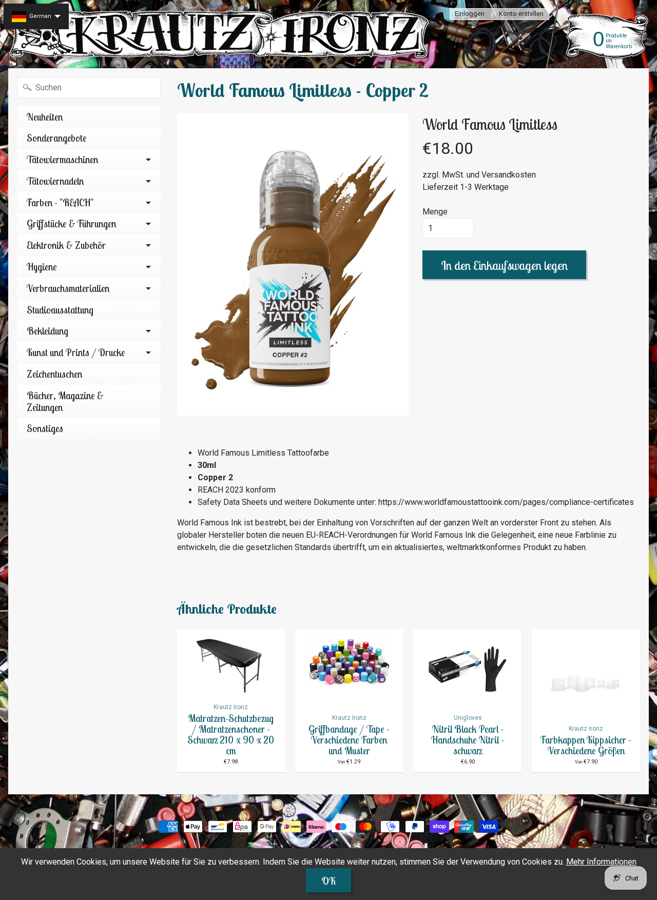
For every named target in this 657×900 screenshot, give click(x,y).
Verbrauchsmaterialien (68, 288)
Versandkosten (508, 175)
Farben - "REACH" (60, 203)
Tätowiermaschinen (62, 159)
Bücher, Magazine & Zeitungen (65, 401)
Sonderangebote (57, 138)
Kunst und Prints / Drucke (76, 352)
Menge (435, 212)
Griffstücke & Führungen (71, 224)
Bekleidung (47, 331)
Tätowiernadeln (55, 181)
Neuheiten (45, 117)
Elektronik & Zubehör (66, 245)
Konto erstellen (521, 14)
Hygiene (42, 267)
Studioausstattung (60, 310)
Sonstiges (45, 428)
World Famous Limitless (489, 124)
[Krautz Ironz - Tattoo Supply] (221, 34)
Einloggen (470, 14)
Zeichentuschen (54, 374)
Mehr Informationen (601, 862)
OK (328, 880)
